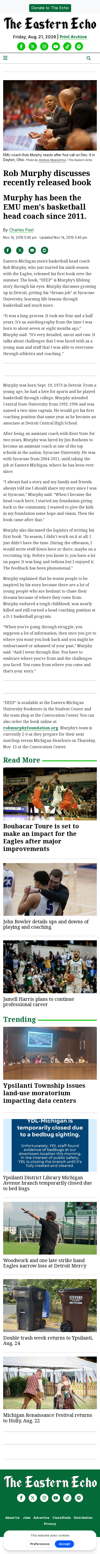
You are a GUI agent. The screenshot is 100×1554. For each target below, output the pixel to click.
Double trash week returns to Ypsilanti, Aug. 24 (48, 1340)
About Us (12, 1518)
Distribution (83, 1518)
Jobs (27, 1518)
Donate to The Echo (50, 7)
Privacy (50, 1524)
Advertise (41, 1518)
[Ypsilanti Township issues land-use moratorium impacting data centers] (50, 1053)
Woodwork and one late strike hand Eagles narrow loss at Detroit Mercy (44, 1263)
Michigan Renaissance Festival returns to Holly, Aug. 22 (47, 1418)
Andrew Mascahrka (52, 160)
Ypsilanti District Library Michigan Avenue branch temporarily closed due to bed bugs (47, 1183)
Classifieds (61, 1518)
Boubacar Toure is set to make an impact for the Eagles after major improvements (41, 837)
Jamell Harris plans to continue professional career (38, 1002)
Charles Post (21, 230)
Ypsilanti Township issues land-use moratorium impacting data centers (44, 1092)
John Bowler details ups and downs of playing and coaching (46, 924)
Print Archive (73, 36)
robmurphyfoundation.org (30, 727)
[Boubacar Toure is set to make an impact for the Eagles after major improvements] (50, 793)
